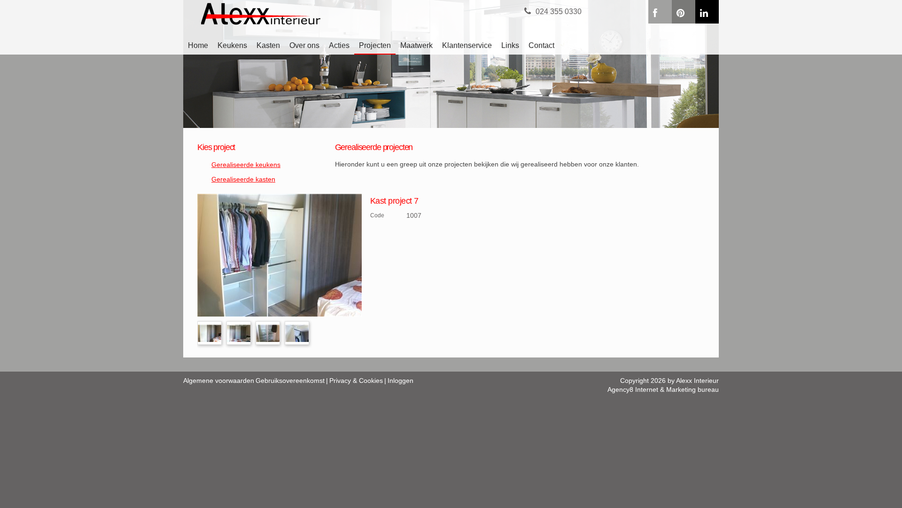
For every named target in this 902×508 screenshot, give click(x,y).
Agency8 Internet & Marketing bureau (663, 389)
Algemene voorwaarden (218, 380)
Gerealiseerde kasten (243, 179)
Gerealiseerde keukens (245, 164)
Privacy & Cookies (356, 380)
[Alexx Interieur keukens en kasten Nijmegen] (280, 15)
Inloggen (400, 380)
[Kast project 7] (279, 254)
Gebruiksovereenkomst (290, 380)
